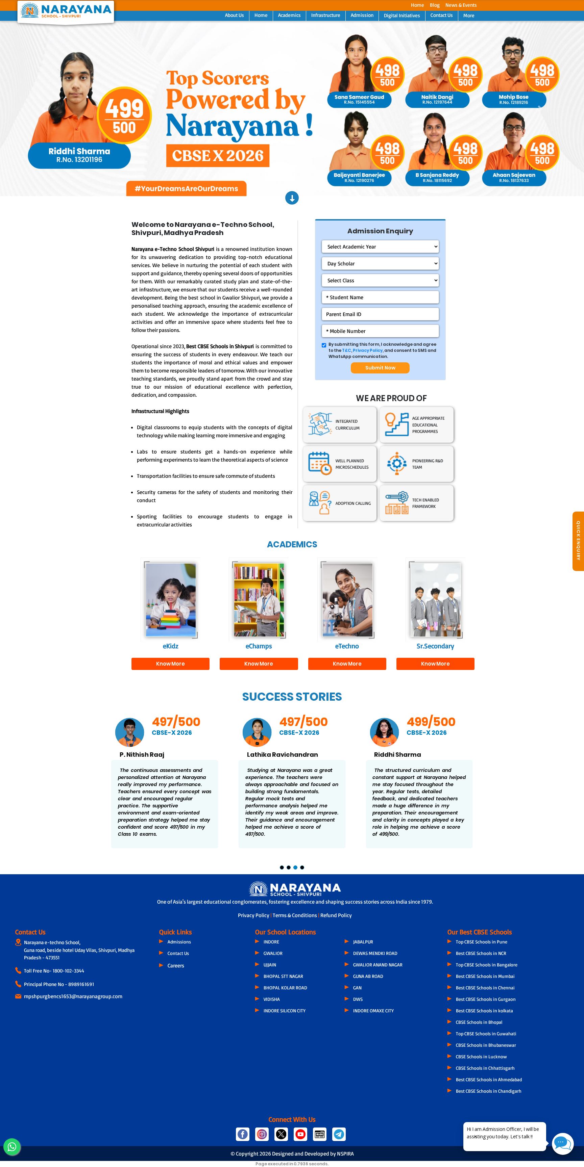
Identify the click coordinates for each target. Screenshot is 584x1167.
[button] (44, 108)
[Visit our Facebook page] (243, 1137)
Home (417, 5)
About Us (234, 15)
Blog (435, 5)
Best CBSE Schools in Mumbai (485, 976)
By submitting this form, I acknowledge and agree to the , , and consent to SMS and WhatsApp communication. (382, 350)
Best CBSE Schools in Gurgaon (486, 999)
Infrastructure (325, 15)
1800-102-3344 (68, 970)
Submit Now (380, 367)
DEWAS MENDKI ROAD (375, 953)
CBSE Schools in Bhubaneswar (486, 1045)
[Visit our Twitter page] (281, 1137)
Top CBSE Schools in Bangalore (486, 964)
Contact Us (442, 15)
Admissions (179, 941)
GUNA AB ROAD (368, 976)
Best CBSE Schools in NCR (481, 953)
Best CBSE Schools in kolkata (484, 1010)
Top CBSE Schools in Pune (481, 941)
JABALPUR (363, 941)
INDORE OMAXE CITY (373, 1010)
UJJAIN (270, 964)
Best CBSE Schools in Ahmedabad (489, 1079)
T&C (346, 350)
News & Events (461, 5)
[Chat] (563, 1144)
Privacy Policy (368, 350)
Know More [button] (170, 663)
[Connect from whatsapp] (11, 1146)
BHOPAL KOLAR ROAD (285, 987)
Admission (362, 15)
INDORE (271, 941)
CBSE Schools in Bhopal (479, 1022)
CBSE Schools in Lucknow (481, 1056)
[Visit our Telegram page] (338, 1137)
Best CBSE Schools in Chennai (485, 987)
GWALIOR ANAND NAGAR (378, 964)
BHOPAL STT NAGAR (283, 976)
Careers (176, 965)
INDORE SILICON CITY (285, 1010)
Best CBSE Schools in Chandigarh (488, 1091)
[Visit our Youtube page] (301, 1137)
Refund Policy (336, 915)
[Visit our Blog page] (320, 1137)
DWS (358, 999)
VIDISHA (272, 999)
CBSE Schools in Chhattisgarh (485, 1068)
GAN (357, 987)
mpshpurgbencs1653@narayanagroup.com (73, 996)
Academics (289, 15)
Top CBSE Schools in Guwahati (486, 1033)
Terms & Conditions (295, 915)
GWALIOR (273, 953)
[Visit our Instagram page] (262, 1137)
